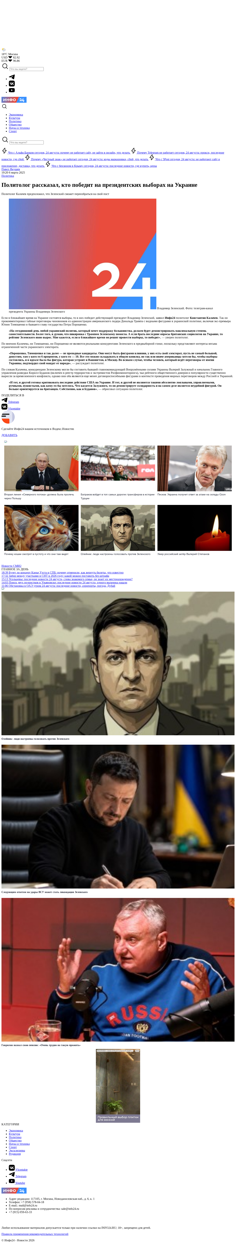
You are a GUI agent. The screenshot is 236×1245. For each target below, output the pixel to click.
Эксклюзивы (17, 1150)
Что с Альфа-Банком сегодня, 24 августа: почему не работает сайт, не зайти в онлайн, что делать (69, 152)
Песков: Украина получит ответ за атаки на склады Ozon (191, 494)
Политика (7, 175)
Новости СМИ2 (11, 565)
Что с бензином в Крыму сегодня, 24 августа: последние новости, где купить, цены (104, 165)
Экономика (16, 1130)
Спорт (13, 1147)
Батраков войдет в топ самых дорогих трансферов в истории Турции (118, 496)
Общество (15, 1140)
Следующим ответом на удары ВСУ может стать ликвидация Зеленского (44, 892)
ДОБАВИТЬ (9, 435)
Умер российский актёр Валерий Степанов (183, 554)
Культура (14, 1133)
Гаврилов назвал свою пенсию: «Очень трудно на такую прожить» (41, 1045)
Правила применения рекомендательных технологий (34, 1234)
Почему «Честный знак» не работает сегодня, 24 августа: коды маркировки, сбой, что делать (89, 159)
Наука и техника (19, 1143)
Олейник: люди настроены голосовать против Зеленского (115, 554)
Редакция (15, 1153)
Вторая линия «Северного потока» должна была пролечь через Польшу (39, 496)
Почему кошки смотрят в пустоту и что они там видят (36, 554)
